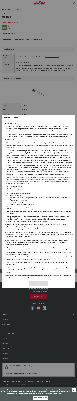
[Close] (74, 390)
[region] (38, 394)
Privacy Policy (62, 393)
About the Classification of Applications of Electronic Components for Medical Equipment (38, 198)
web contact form (43, 221)
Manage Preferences (40, 397)
